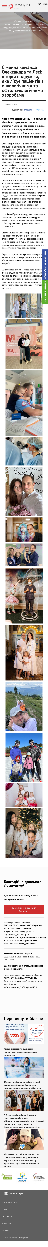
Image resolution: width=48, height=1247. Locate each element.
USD (6, 956)
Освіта (4, 1209)
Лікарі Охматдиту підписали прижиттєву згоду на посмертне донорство (21, 1051)
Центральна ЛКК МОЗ (9, 1202)
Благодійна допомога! (45, 292)
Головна (17, 21)
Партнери (5, 1230)
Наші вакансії (7, 1216)
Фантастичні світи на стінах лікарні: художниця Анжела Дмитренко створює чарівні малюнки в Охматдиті (23, 1085)
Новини (28, 21)
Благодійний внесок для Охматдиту (24, 909)
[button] (45, 264)
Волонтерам (6, 1223)
